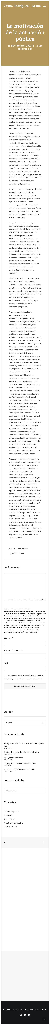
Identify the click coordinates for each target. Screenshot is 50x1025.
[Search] (25, 722)
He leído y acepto (26, 600)
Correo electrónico (13, 650)
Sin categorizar (30, 47)
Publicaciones (12, 826)
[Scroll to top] (44, 1019)
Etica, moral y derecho (13, 757)
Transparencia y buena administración (20, 763)
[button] (44, 6)
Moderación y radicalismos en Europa (19, 769)
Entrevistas (11, 819)
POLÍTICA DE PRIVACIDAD (29, 632)
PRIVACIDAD (34, 1009)
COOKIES (43, 1009)
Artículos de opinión (14, 823)
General (9, 815)
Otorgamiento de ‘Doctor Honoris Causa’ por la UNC (24, 744)
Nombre (8, 638)
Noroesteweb (12, 1009)
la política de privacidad (34, 600)
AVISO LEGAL (23, 1009)
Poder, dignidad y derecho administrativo (21, 752)
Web (6, 663)
